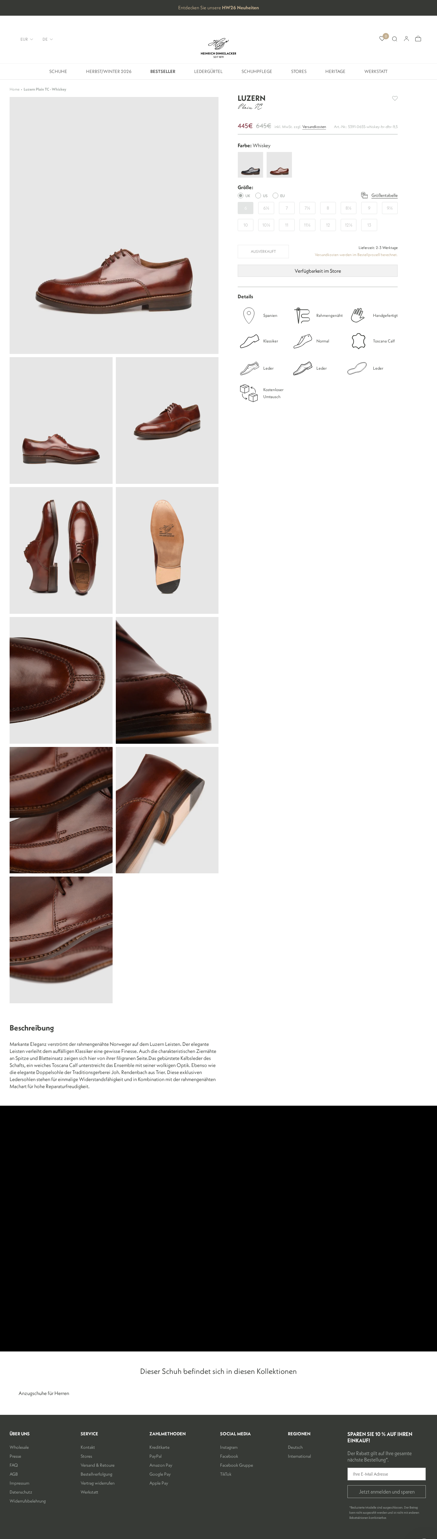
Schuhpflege (257, 73)
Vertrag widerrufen (98, 1483)
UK (247, 195)
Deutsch (295, 1447)
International (299, 1456)
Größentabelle (384, 195)
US (265, 195)
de (45, 39)
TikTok (225, 1474)
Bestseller (162, 73)
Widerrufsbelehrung (28, 1501)
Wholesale (19, 1447)
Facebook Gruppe (236, 1465)
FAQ (14, 1465)
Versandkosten (314, 126)
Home (15, 89)
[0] (382, 39)
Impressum (19, 1483)
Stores (298, 73)
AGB (14, 1474)
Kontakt (88, 1447)
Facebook (229, 1456)
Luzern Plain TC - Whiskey (45, 89)
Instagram (229, 1447)
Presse (15, 1456)
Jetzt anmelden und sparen (387, 1491)
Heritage (335, 73)
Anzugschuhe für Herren (44, 1393)
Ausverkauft (263, 251)
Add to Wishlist (395, 98)
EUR (24, 39)
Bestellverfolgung (96, 1474)
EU (282, 195)
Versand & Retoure (98, 1465)
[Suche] (394, 39)
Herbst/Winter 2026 (108, 73)
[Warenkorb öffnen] (418, 39)
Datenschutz (21, 1492)
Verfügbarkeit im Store (318, 271)
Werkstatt (376, 73)
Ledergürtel (208, 73)
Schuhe (58, 73)
